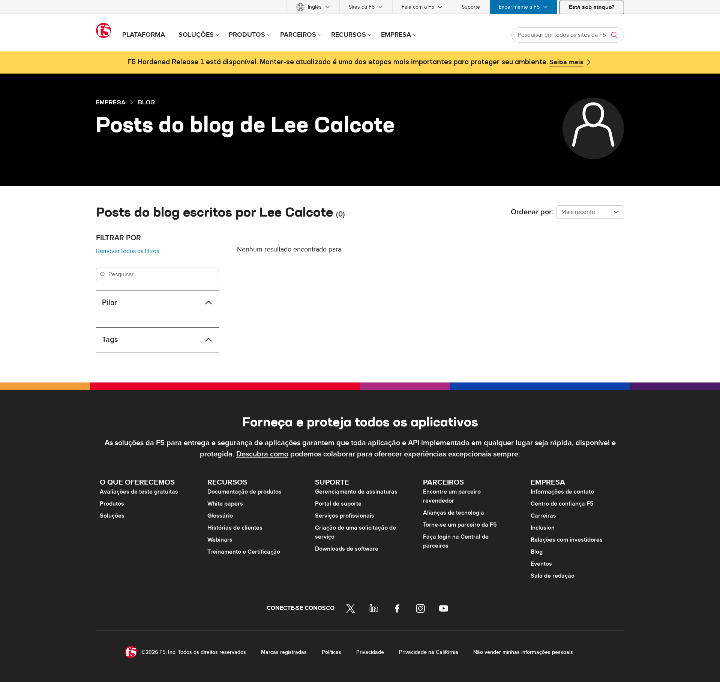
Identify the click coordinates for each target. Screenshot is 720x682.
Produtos (112, 503)
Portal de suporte (338, 503)
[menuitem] (313, 7)
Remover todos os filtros (127, 251)
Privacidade (370, 652)
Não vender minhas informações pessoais (523, 652)
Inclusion (543, 527)
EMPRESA (110, 102)
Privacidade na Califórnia (428, 652)
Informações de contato (562, 491)
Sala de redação (552, 576)
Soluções (112, 515)
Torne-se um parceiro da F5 (460, 524)
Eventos (541, 564)
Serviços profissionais (344, 515)
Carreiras (543, 515)
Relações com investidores (567, 539)
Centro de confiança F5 (562, 503)
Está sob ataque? (591, 7)
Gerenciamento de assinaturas (356, 491)
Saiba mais (566, 62)
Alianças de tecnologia (453, 512)
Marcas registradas (284, 652)
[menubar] (360, 7)
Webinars (219, 539)
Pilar (109, 302)
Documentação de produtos (244, 491)
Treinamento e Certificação (243, 552)
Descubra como (262, 454)
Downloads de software (346, 549)
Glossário (220, 515)
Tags (110, 339)
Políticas (331, 652)
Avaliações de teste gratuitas (139, 491)
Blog (146, 102)
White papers (225, 503)
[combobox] (590, 212)
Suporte (471, 7)
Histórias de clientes (234, 527)
